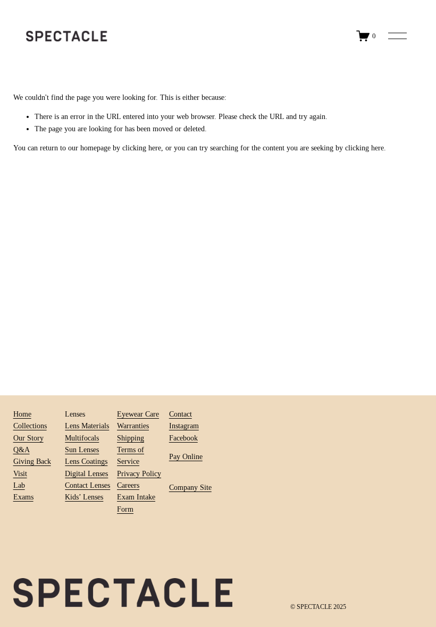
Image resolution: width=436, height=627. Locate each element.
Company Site (190, 488)
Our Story (28, 438)
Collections (30, 426)
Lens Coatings (86, 461)
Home (22, 414)
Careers (128, 485)
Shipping (130, 438)
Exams (23, 497)
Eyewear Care (138, 414)
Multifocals (82, 438)
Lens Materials (87, 426)
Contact (180, 414)
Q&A (21, 450)
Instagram (184, 426)
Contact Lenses (87, 485)
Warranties (133, 426)
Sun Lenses (82, 450)
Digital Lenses (86, 474)
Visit (20, 474)
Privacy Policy (139, 474)
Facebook (183, 438)
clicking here (141, 148)
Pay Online (186, 457)
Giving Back (32, 461)
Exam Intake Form (136, 503)
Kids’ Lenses (84, 497)
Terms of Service (130, 455)
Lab (19, 485)
